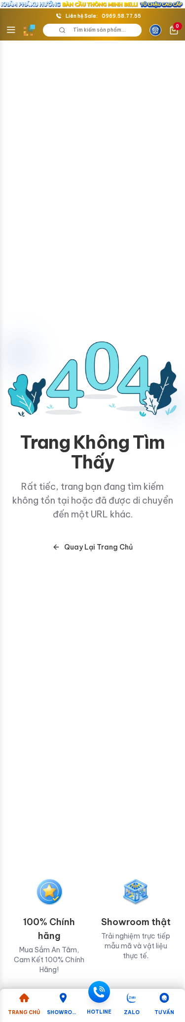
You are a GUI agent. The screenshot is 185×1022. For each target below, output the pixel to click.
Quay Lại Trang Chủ (98, 547)
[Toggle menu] (11, 30)
